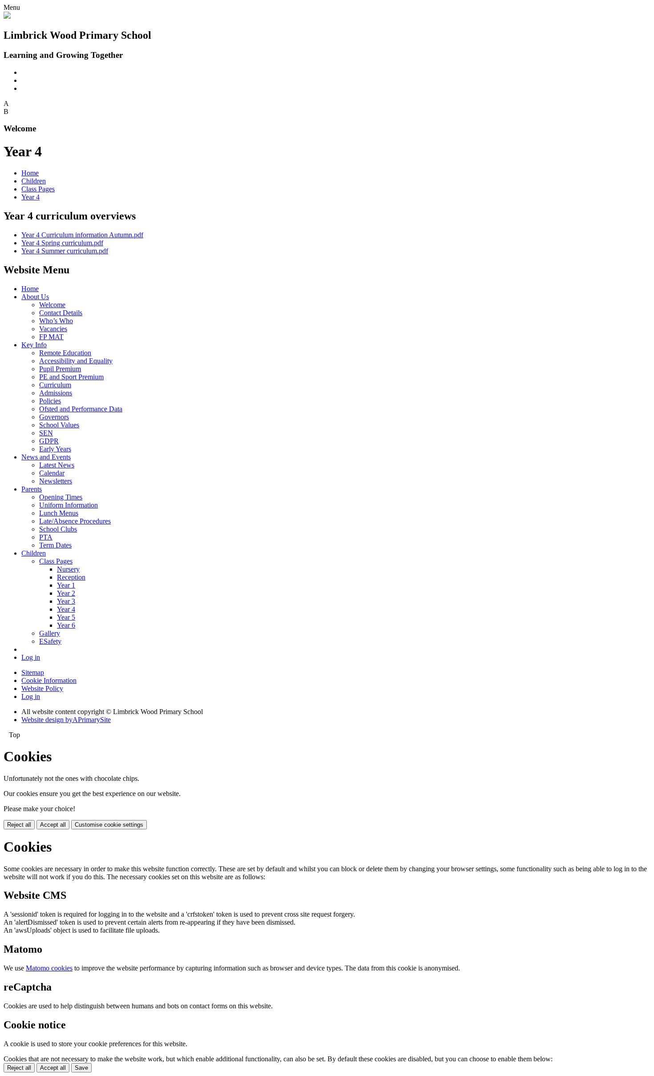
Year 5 (66, 617)
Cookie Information (49, 680)
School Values (59, 425)
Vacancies (53, 329)
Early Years (55, 449)
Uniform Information (68, 505)
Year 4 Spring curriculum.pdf (62, 243)
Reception (71, 577)
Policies (50, 401)
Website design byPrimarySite (66, 719)
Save (81, 1067)
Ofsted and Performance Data (80, 409)
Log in (30, 657)
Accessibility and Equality (76, 361)
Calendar (52, 473)
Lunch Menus (58, 513)
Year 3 (66, 601)
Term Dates (55, 545)
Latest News (56, 465)
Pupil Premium (60, 369)
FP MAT (51, 337)
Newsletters (55, 481)
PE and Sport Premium (71, 377)
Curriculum (55, 385)
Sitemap (32, 672)
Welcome (52, 305)
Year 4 (30, 197)
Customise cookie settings (109, 824)
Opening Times (60, 497)
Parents (31, 489)
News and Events (46, 457)
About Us (35, 296)
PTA (45, 537)
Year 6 (66, 625)
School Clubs (58, 529)
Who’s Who (56, 321)
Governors (54, 417)
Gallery (49, 633)
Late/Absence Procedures (75, 521)
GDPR (49, 441)
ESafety (50, 641)
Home (30, 173)
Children (33, 181)
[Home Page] (7, 16)
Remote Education (65, 353)
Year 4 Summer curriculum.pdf (64, 251)
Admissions (55, 393)
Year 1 (66, 585)
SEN (46, 433)
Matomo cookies (49, 968)
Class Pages (38, 189)
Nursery (68, 569)
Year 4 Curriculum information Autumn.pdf (82, 235)
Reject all (19, 824)
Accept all (53, 824)
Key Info (34, 345)
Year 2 (66, 593)
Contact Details (60, 313)
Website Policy (42, 688)
